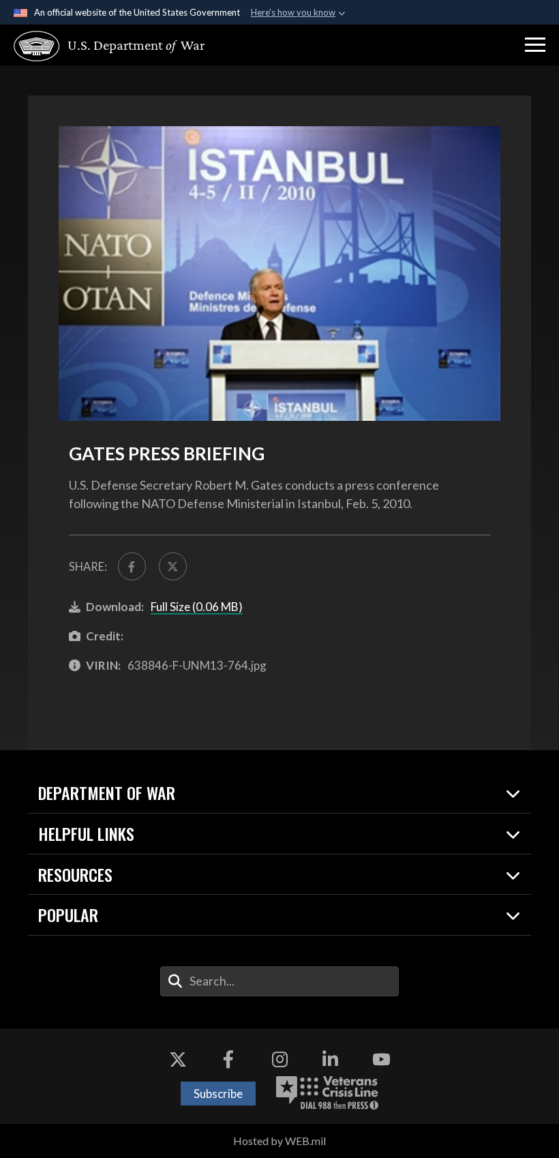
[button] (535, 45)
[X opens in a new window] (178, 1059)
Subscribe (218, 1093)
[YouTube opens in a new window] (381, 1059)
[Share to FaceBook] (132, 566)
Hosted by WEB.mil (279, 1140)
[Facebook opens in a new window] (228, 1059)
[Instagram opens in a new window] (279, 1059)
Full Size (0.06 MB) (197, 606)
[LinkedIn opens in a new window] (331, 1059)
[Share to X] (173, 566)
